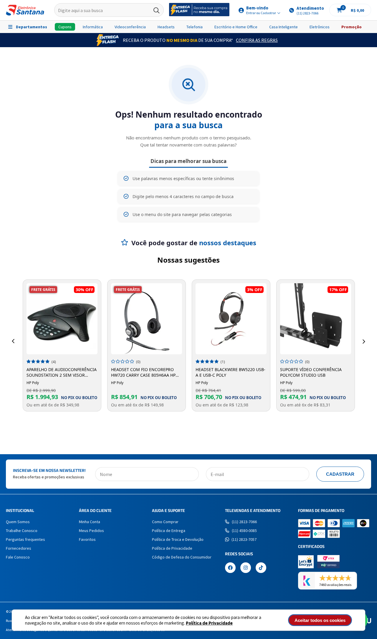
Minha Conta (89, 521)
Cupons (65, 26)
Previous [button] (13, 341)
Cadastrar (340, 474)
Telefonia (194, 26)
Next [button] (364, 341)
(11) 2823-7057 (244, 539)
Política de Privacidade (209, 623)
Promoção (351, 26)
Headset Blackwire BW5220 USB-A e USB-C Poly (230, 372)
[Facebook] (230, 568)
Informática (93, 26)
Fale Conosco (18, 557)
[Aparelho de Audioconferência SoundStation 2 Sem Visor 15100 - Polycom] (62, 318)
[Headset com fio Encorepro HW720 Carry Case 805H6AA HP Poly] (146, 318)
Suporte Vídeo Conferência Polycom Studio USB (311, 372)
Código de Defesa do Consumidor (181, 557)
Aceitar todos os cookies (320, 620)
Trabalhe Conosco (21, 530)
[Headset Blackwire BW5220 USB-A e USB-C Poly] (231, 318)
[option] (62, 345)
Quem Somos (18, 521)
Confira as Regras (257, 40)
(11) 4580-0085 (244, 530)
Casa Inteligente (283, 26)
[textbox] (109, 10)
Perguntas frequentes (25, 539)
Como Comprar (165, 521)
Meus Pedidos (91, 530)
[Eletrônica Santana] (25, 10)
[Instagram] (245, 568)
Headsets (166, 26)
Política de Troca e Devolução (178, 539)
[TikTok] (261, 568)
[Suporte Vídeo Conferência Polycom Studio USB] (315, 318)
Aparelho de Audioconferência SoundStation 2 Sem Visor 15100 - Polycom (62, 372)
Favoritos (87, 539)
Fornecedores (18, 548)
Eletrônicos (320, 26)
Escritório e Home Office (235, 26)
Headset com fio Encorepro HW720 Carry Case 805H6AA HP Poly (143, 372)
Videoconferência (130, 26)
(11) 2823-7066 (244, 521)
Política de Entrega (168, 530)
